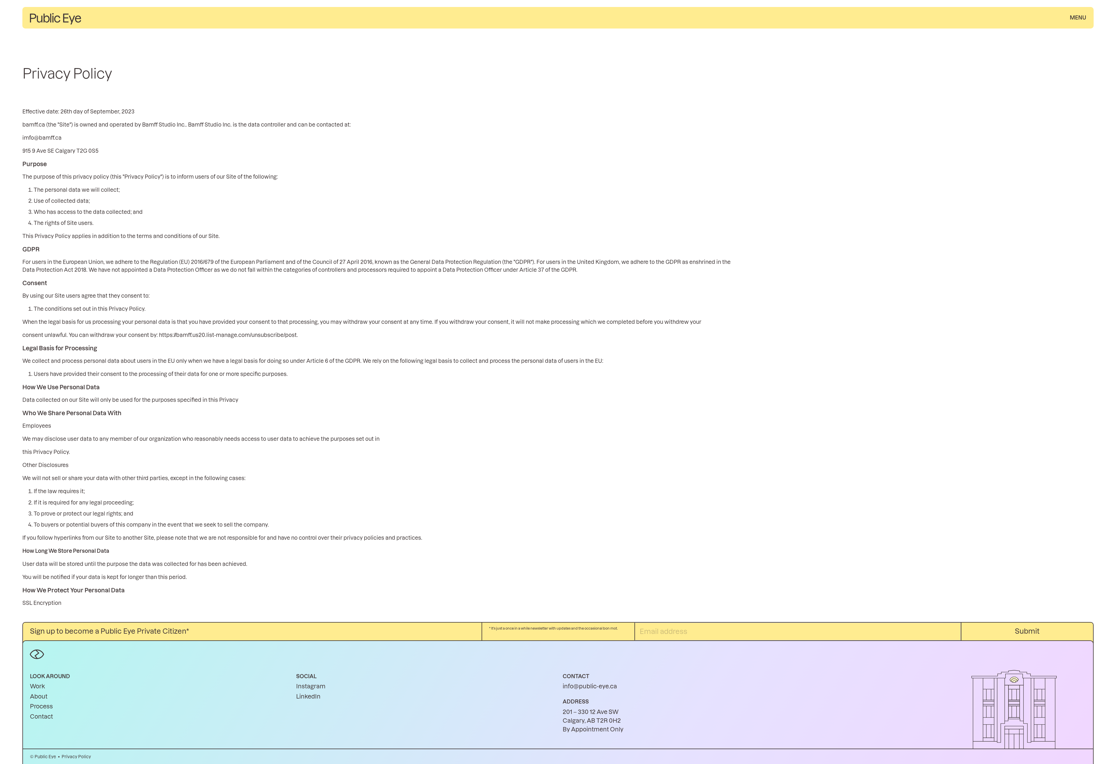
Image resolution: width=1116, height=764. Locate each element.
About (38, 696)
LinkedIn (308, 696)
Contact (41, 716)
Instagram (311, 686)
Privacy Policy (76, 756)
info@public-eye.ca (590, 686)
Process (41, 706)
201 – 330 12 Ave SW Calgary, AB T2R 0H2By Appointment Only (593, 721)
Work (37, 686)
